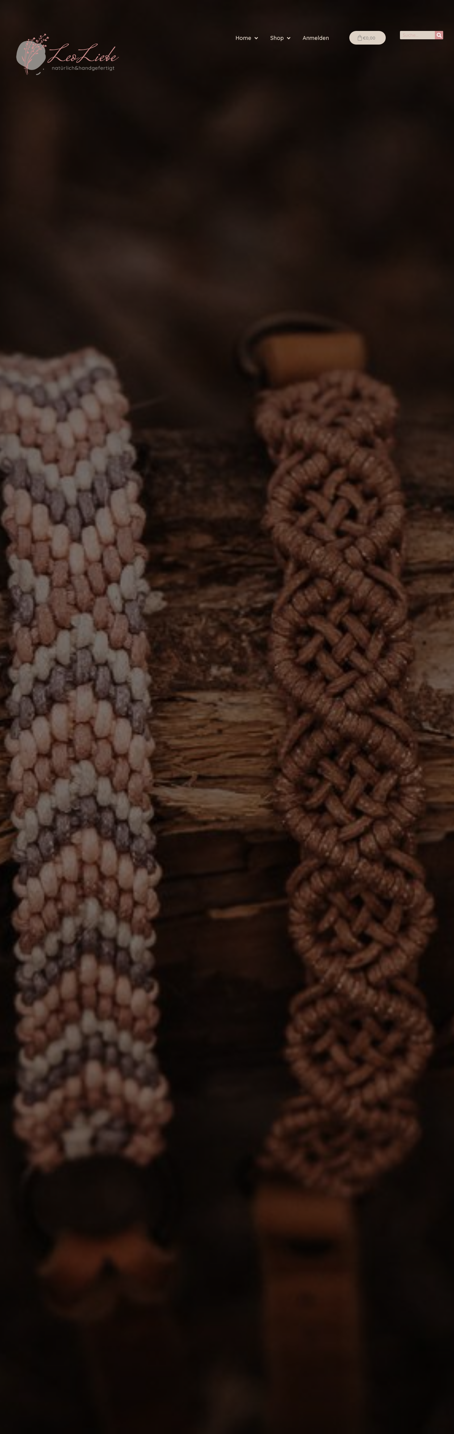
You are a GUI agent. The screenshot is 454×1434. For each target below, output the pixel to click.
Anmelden (316, 37)
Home (243, 37)
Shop (277, 37)
